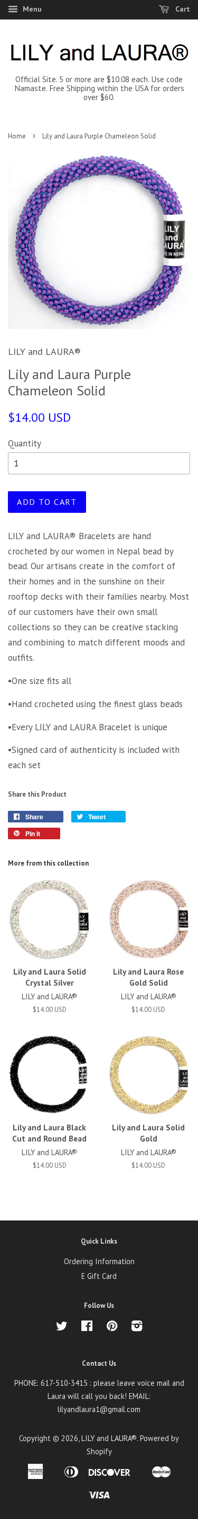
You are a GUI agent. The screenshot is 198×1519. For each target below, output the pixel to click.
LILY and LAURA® (109, 1438)
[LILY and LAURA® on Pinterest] (112, 1328)
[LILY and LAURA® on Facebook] (87, 1328)
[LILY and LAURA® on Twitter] (62, 1328)
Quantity (24, 443)
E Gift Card (99, 1276)
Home (17, 136)
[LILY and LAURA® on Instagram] (137, 1328)
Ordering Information (99, 1261)
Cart (181, 9)
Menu (31, 9)
